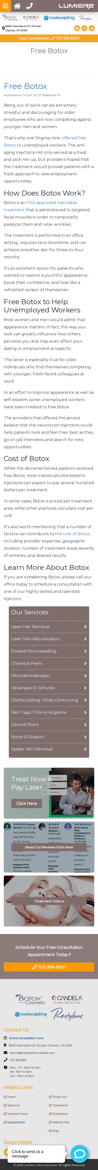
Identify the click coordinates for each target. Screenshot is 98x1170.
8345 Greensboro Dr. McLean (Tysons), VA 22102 (40, 1045)
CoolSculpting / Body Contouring (44, 700)
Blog (55, 1131)
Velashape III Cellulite (33, 688)
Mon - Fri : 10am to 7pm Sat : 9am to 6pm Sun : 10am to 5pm (25, 1072)
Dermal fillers (24, 724)
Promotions (60, 1114)
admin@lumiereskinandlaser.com (32, 1053)
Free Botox (25, 86)
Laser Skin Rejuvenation (35, 639)
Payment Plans (17, 1114)
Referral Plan (61, 1122)
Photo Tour (59, 1097)
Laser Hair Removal (30, 626)
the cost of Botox (72, 533)
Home (11, 1097)
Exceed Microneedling (34, 651)
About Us (13, 1105)
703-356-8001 (51, 966)
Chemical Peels (26, 663)
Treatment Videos (49, 901)
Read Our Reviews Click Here (49, 847)
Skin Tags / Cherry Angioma (38, 712)
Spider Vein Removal (32, 749)
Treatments (60, 1105)
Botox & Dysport (27, 736)
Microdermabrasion (30, 675)
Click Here (26, 803)
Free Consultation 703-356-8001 (49, 38)
